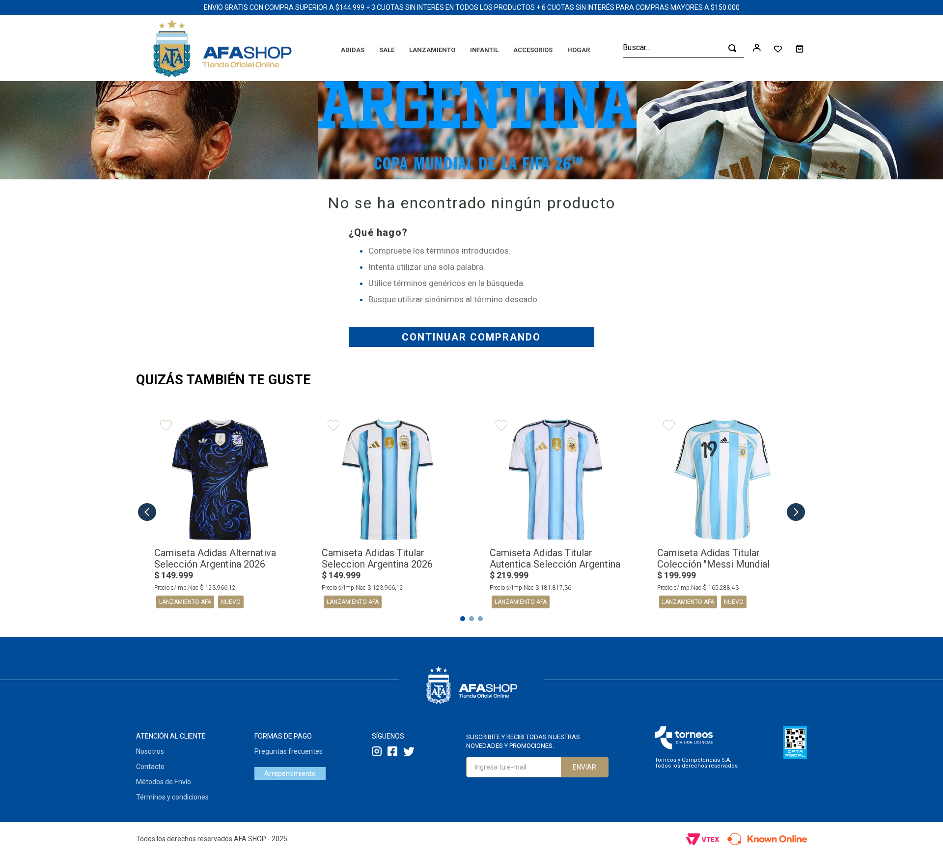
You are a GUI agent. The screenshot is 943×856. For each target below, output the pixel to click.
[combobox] (683, 48)
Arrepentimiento (290, 773)
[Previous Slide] (147, 512)
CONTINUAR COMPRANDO (471, 337)
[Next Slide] (796, 512)
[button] (462, 618)
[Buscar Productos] (732, 48)
